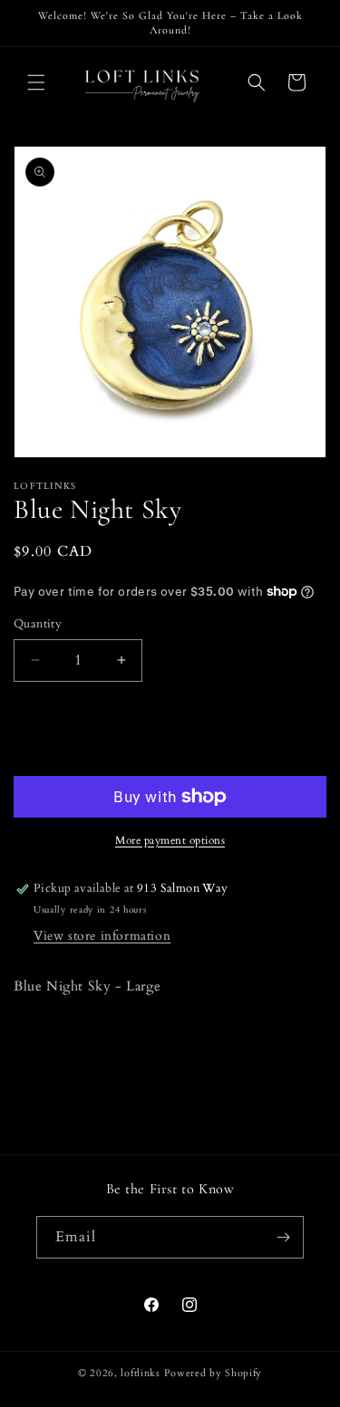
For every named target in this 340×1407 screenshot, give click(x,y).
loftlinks (140, 1373)
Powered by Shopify (213, 1373)
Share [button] (47, 1041)
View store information (102, 935)
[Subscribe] (283, 1237)
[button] (36, 82)
